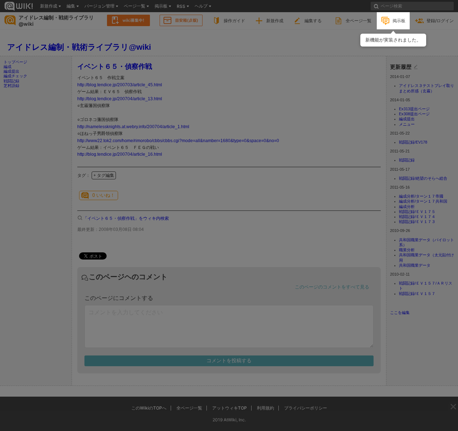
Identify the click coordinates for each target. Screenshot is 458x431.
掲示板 (399, 20)
